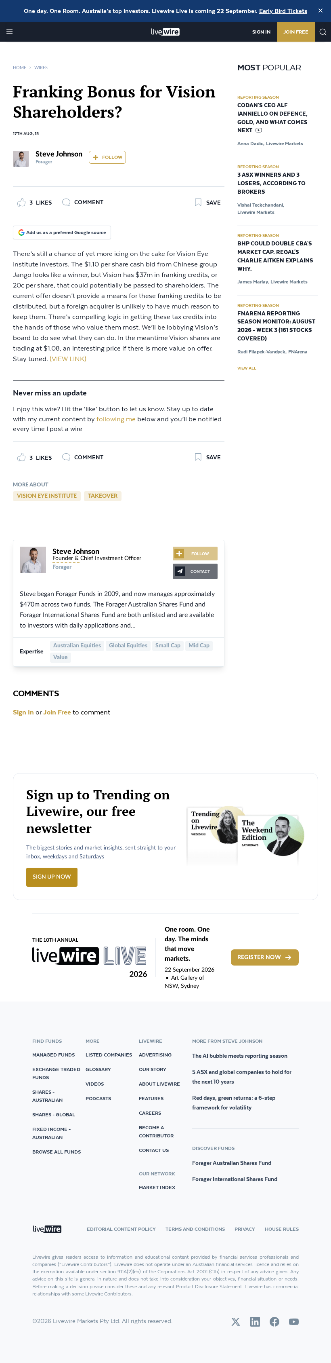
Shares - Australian (47, 1096)
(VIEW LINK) (68, 359)
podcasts (98, 1098)
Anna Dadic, (250, 143)
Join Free (295, 32)
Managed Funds (53, 1055)
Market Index (157, 1187)
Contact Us (154, 1150)
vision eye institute (47, 496)
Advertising (155, 1055)
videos (95, 1084)
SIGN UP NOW (52, 877)
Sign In (261, 32)
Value (60, 657)
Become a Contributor (156, 1131)
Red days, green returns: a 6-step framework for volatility (233, 1103)
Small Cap (167, 646)
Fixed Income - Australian (51, 1133)
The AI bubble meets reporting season (239, 1055)
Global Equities (128, 646)
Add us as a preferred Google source (66, 232)
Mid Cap (199, 646)
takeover (102, 496)
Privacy (245, 1229)
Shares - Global (53, 1115)
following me (116, 419)
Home (19, 68)
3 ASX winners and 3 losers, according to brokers (271, 183)
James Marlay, (253, 282)
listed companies (109, 1055)
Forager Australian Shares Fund (231, 1163)
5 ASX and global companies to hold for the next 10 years (241, 1077)
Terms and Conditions (195, 1229)
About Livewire (159, 1084)
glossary (98, 1069)
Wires (41, 68)
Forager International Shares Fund (234, 1179)
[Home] (166, 32)
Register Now (259, 957)
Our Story (152, 1069)
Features (151, 1098)
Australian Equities (77, 646)
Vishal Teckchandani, (260, 205)
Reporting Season (258, 97)
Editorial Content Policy (121, 1229)
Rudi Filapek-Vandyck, (262, 352)
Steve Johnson (59, 154)
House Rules (282, 1229)
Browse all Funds (56, 1152)
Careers (150, 1113)
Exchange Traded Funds (56, 1073)
